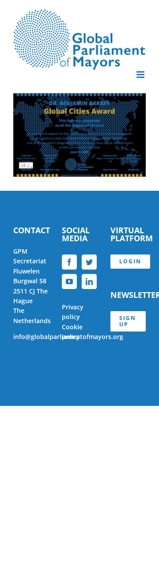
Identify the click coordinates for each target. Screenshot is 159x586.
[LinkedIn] (89, 281)
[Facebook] (69, 262)
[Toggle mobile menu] (141, 74)
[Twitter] (89, 262)
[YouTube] (69, 281)
